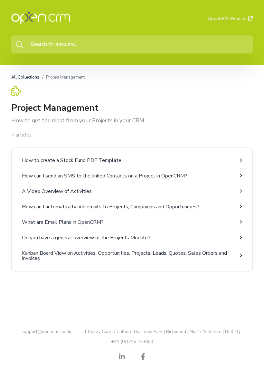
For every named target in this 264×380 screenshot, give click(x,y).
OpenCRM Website (227, 18)
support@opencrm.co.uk (46, 331)
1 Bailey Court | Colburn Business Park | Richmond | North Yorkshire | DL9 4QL (163, 331)
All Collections (25, 77)
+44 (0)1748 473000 (132, 341)
